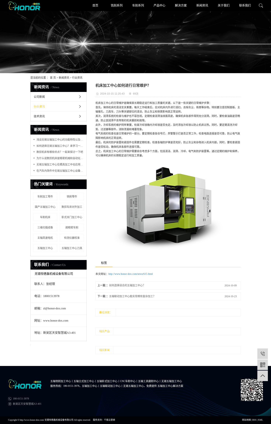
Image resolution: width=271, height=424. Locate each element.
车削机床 (45, 217)
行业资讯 (77, 77)
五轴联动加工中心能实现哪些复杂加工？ (132, 296)
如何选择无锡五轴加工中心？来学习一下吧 (60, 145)
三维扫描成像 (45, 227)
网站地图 (246, 420)
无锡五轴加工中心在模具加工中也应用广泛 (60, 164)
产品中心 (159, 5)
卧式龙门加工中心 (72, 217)
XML (260, 420)
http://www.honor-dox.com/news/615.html (130, 274)
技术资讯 (39, 116)
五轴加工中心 (45, 248)
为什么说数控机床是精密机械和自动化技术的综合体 (60, 158)
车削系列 (138, 5)
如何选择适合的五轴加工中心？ (127, 285)
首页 (95, 5)
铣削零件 (72, 196)
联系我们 (245, 5)
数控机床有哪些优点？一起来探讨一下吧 (59, 152)
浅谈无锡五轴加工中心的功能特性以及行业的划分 (60, 139)
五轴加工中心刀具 (72, 248)
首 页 (53, 77)
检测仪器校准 (72, 237)
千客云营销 (109, 420)
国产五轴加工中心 (45, 206)
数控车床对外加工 (72, 206)
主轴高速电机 (45, 237)
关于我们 (224, 5)
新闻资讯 (202, 5)
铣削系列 (117, 5)
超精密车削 (71, 227)
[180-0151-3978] (262, 353)
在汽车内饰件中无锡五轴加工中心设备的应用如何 (60, 170)
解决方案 (181, 5)
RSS (254, 420)
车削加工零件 (45, 196)
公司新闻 (39, 96)
